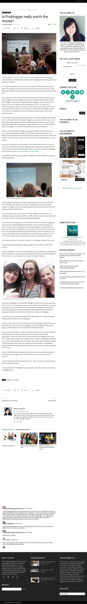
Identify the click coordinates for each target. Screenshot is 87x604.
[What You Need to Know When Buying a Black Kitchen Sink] (35, 579)
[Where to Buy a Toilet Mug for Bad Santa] (29, 438)
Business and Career (11, 10)
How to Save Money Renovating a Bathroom (71, 287)
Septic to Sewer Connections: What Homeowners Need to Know (69, 267)
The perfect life (52, 400)
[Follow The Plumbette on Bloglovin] (72, 102)
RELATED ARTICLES (8, 429)
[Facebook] (77, 1)
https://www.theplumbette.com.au (21, 411)
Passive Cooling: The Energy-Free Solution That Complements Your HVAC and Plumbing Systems (72, 255)
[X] (83, 1)
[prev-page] (27, 452)
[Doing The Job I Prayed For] (10, 438)
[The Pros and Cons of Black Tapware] (35, 570)
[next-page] (30, 452)
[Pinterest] (81, 1)
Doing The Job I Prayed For (8, 445)
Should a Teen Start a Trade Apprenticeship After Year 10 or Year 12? (47, 447)
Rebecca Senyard (7, 24)
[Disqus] (29, 480)
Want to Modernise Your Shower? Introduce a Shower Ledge (72, 261)
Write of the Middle (32, 151)
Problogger (16, 379)
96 (55, 24)
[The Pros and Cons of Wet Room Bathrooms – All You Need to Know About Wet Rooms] (35, 563)
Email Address (67, 66)
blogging (9, 379)
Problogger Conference (19, 77)
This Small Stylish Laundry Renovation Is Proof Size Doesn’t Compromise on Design (72, 283)
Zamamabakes (30, 299)
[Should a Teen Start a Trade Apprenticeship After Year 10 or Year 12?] (47, 438)
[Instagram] (79, 1)
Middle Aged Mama (19, 151)
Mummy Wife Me (14, 299)
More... (79, 52)
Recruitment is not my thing (9, 400)
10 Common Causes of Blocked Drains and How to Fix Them (72, 277)
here (31, 361)
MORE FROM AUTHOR (23, 429)
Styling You (41, 124)
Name (72, 74)
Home (3, 10)
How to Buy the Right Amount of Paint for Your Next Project (72, 272)
